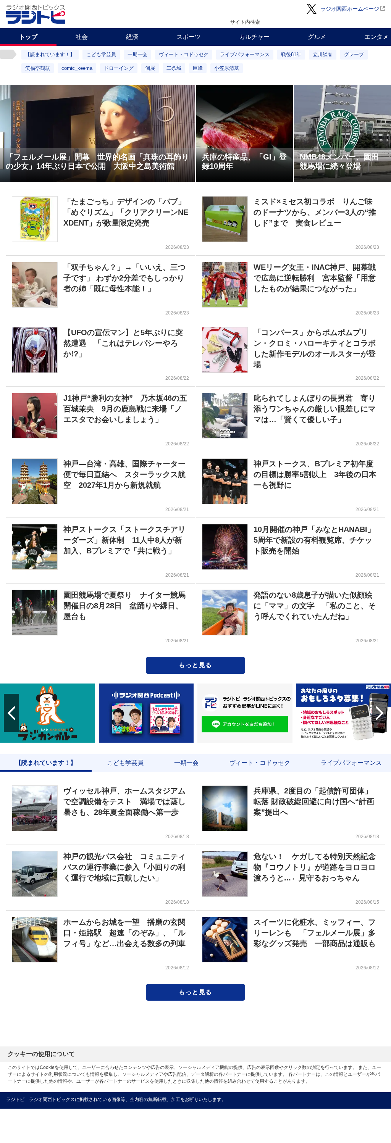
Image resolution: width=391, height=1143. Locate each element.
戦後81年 (291, 54)
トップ (28, 37)
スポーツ (188, 37)
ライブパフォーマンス (245, 54)
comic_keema (76, 68)
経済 (132, 37)
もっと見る (195, 665)
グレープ (354, 54)
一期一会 (137, 54)
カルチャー (254, 37)
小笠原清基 (226, 68)
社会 (82, 37)
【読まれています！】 (50, 54)
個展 (150, 68)
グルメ (317, 37)
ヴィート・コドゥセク (183, 54)
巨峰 (198, 68)
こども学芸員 (101, 54)
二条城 (173, 68)
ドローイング (119, 68)
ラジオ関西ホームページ (349, 8)
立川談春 (323, 54)
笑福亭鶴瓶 (37, 68)
